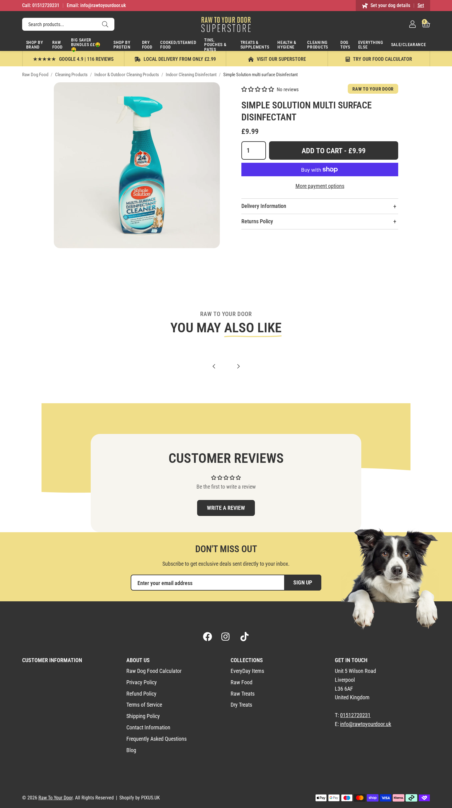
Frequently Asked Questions (156, 739)
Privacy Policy (141, 682)
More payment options (319, 186)
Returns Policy (257, 221)
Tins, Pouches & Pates (215, 44)
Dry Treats (241, 704)
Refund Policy (141, 693)
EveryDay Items (247, 671)
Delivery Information (263, 206)
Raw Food (57, 44)
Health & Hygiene (286, 44)
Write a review (226, 508)
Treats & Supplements (254, 44)
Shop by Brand (34, 44)
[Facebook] (207, 636)
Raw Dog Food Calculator (153, 671)
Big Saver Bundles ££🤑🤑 (86, 44)
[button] (426, 24)
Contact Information (148, 727)
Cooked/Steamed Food (178, 44)
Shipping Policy (143, 716)
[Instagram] (226, 636)
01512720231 (355, 715)
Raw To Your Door (226, 24)
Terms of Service (144, 704)
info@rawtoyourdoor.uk (365, 724)
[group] (137, 165)
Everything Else (370, 44)
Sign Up (302, 582)
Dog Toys (345, 44)
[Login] (412, 24)
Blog (131, 750)
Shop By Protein (122, 44)
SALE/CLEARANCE (408, 44)
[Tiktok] (244, 636)
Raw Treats (243, 693)
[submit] (105, 24)
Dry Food (147, 44)
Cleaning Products (317, 44)
